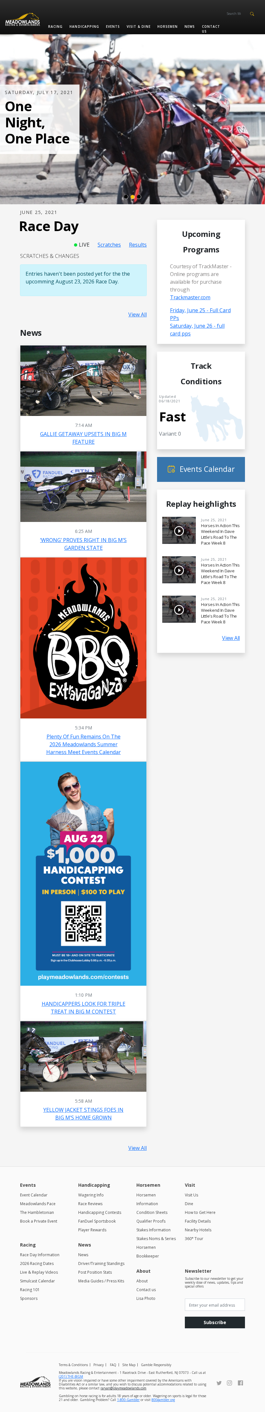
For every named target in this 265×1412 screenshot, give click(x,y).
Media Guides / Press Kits (101, 1281)
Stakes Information (153, 1230)
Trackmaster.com (190, 297)
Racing (55, 26)
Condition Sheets (151, 1212)
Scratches (109, 244)
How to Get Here (200, 1212)
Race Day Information (39, 1255)
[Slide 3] (139, 197)
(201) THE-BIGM (71, 1376)
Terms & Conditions (73, 1364)
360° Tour (194, 1238)
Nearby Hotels (198, 1230)
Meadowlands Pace (38, 1203)
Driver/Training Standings (101, 1263)
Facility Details (198, 1221)
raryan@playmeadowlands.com (123, 1388)
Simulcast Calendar (37, 1281)
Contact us (211, 29)
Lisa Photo (145, 1298)
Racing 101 (30, 1289)
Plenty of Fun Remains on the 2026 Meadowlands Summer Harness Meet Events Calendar (83, 744)
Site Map (128, 1364)
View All (137, 314)
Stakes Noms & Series (156, 1238)
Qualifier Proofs (150, 1221)
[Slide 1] (126, 197)
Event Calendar (34, 1195)
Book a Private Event (38, 1221)
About (142, 1281)
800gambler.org (163, 1399)
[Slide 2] (132, 197)
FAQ (113, 1364)
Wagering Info (91, 1195)
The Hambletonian (37, 1212)
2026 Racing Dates (37, 1263)
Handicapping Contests (99, 1212)
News (190, 26)
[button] (252, 13)
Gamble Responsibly (156, 1364)
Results (138, 244)
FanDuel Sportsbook (97, 1221)
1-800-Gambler (128, 1399)
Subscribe (215, 1322)
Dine (189, 1203)
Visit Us (191, 1195)
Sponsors (28, 1298)
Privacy (98, 1364)
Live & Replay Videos (39, 1272)
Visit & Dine (139, 26)
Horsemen (167, 26)
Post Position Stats (95, 1272)
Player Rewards (92, 1230)
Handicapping (84, 26)
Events (113, 26)
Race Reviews (90, 1203)
